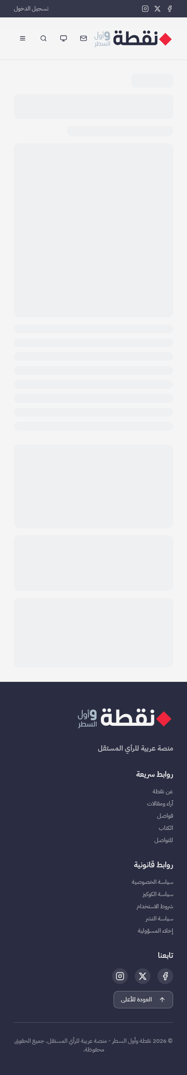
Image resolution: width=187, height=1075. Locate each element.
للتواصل (163, 840)
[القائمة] (22, 38)
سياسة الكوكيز (158, 894)
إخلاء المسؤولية (155, 931)
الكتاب (166, 828)
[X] (157, 8)
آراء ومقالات (160, 803)
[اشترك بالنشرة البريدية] (83, 38)
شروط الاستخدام (155, 906)
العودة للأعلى (136, 999)
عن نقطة (163, 791)
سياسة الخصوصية (152, 882)
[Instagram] (145, 8)
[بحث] (43, 38)
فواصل (165, 816)
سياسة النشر (159, 918)
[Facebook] (169, 8)
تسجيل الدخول (31, 8)
